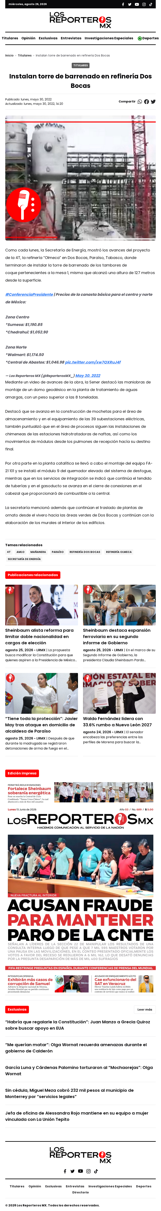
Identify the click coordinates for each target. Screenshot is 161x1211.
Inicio (9, 55)
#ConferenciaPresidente (29, 294)
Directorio (80, 1192)
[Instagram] (88, 1171)
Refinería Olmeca (119, 552)
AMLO (21, 552)
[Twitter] (72, 1171)
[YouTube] (80, 1171)
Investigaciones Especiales (109, 38)
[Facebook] (65, 1171)
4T (9, 552)
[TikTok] (96, 1171)
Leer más (145, 1009)
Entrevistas (71, 38)
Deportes (150, 38)
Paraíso (58, 552)
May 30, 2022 (87, 375)
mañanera (38, 552)
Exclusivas (48, 38)
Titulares (10, 38)
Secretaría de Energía (24, 559)
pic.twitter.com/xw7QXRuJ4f (92, 362)
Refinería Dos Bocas (85, 552)
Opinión (28, 38)
